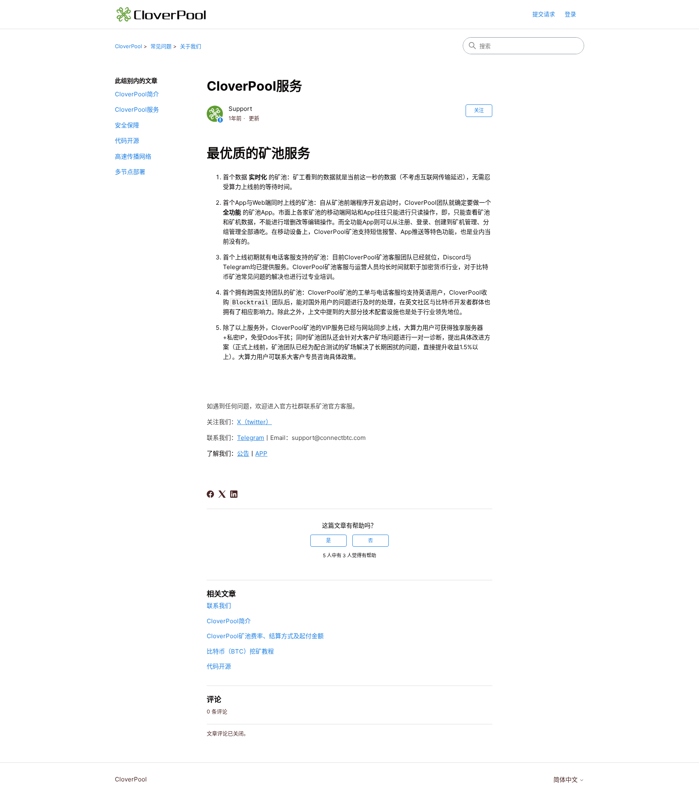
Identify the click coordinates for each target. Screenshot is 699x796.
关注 (479, 110)
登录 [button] (570, 14)
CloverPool (128, 46)
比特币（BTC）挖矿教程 (240, 651)
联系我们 (219, 605)
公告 (243, 453)
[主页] (161, 14)
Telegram (250, 438)
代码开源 (127, 140)
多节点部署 (130, 172)
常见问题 (161, 46)
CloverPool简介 (137, 94)
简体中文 (566, 779)
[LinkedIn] (233, 494)
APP (261, 453)
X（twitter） (254, 422)
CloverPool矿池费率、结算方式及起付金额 (265, 636)
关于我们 (190, 46)
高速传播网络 (133, 156)
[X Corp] (222, 494)
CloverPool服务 (137, 109)
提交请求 (543, 14)
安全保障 (127, 125)
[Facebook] (210, 494)
